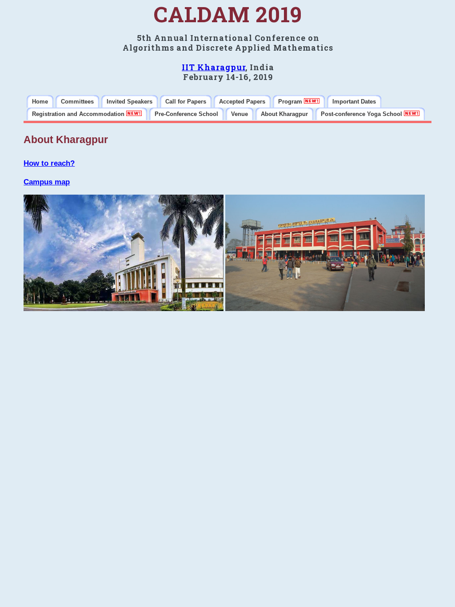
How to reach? (49, 163)
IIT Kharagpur (213, 67)
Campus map (47, 182)
